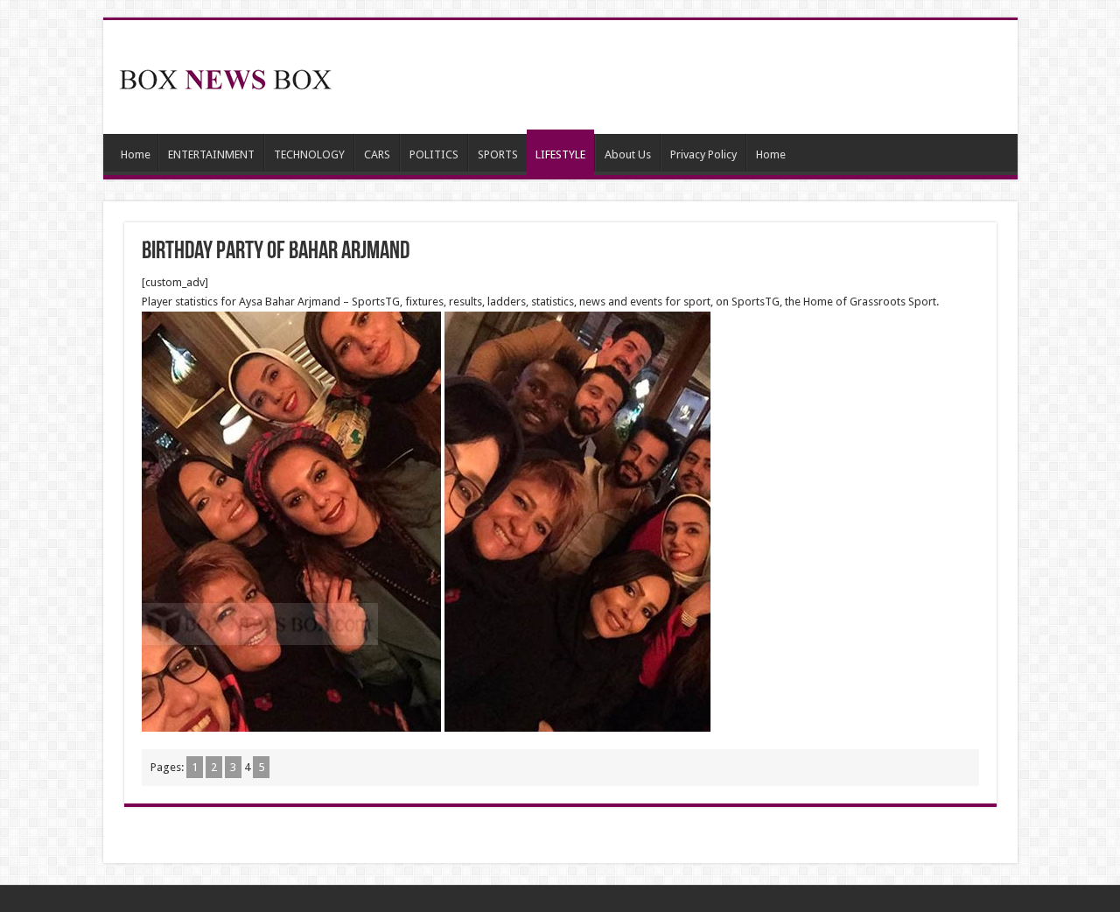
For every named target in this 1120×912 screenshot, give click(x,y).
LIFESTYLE (560, 154)
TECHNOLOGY (309, 154)
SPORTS (498, 154)
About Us (628, 154)
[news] (225, 76)
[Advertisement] (686, 77)
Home (135, 154)
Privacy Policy (703, 154)
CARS (377, 154)
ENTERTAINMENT (211, 154)
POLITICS (434, 154)
